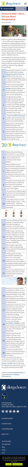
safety (8, 172)
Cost (3, 453)
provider (10, 363)
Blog (3, 447)
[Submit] (24, 9)
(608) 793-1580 (21, 406)
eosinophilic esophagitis (13, 323)
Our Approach (6, 444)
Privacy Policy (17, 464)
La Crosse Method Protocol (16, 115)
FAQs (3, 450)
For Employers (7, 429)
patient (4, 363)
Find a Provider (6, 441)
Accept (8, 464)
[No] (26, 461)
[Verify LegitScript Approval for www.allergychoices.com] (4, 395)
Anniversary (9, 374)
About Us (5, 434)
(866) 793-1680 (10, 406)
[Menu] (25, 3)
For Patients (6, 424)
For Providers (7, 418)
